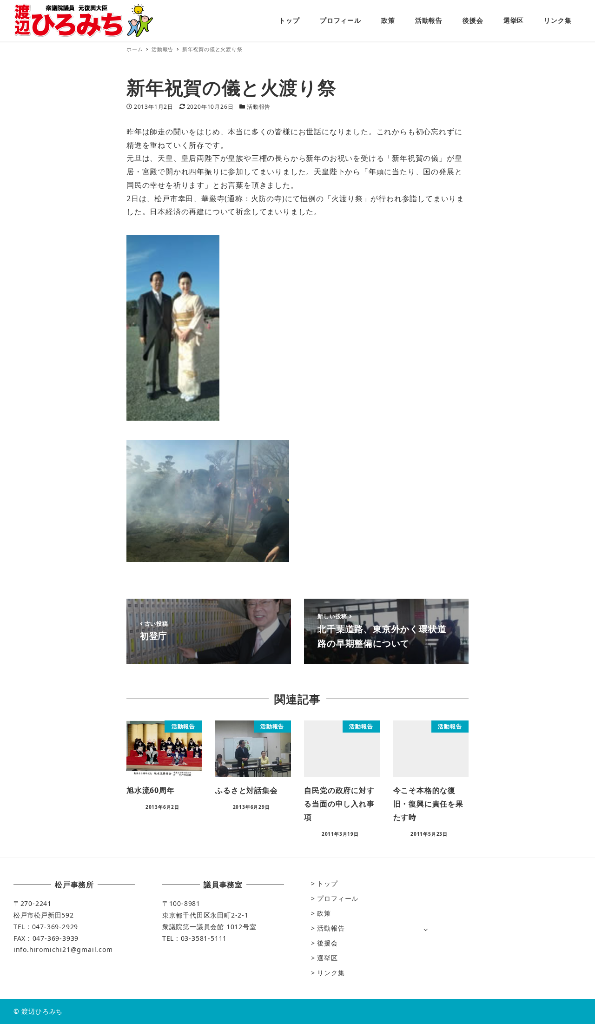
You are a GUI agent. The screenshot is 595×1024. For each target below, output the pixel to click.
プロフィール (337, 898)
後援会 (327, 942)
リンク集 (330, 972)
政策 (324, 913)
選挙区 (327, 957)
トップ (327, 883)
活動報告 (259, 107)
